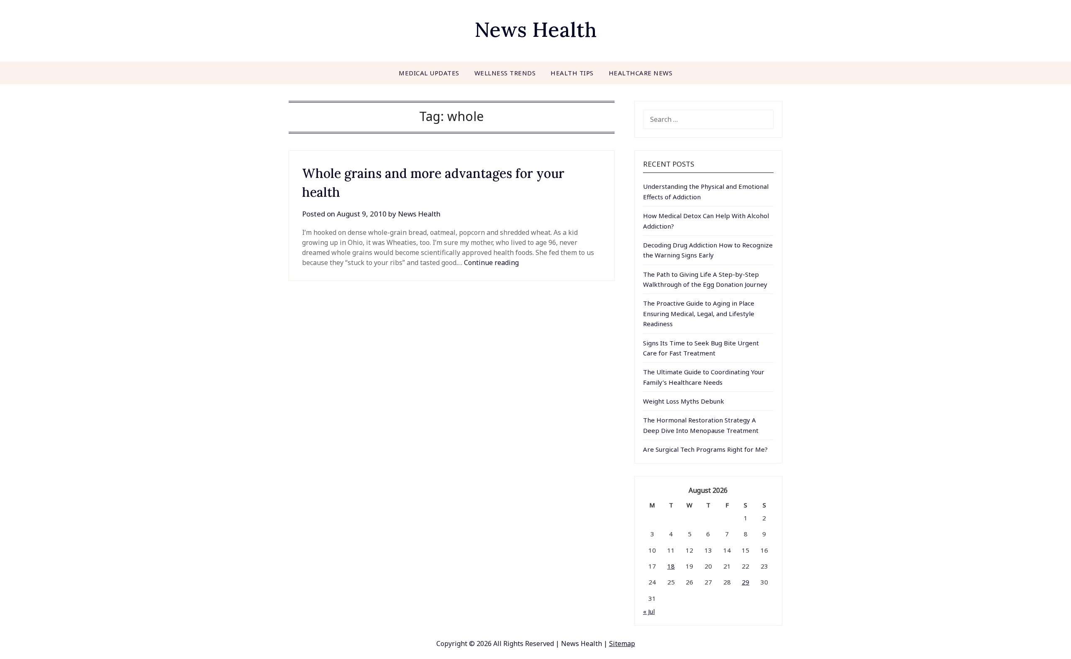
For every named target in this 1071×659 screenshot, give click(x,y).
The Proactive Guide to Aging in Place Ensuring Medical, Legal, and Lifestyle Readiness (698, 313)
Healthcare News (641, 73)
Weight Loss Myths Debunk (683, 401)
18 (671, 566)
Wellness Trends (505, 73)
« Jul (649, 611)
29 (745, 582)
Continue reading (491, 262)
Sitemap (622, 643)
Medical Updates (429, 73)
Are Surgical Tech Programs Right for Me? (705, 449)
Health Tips (572, 73)
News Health (535, 29)
